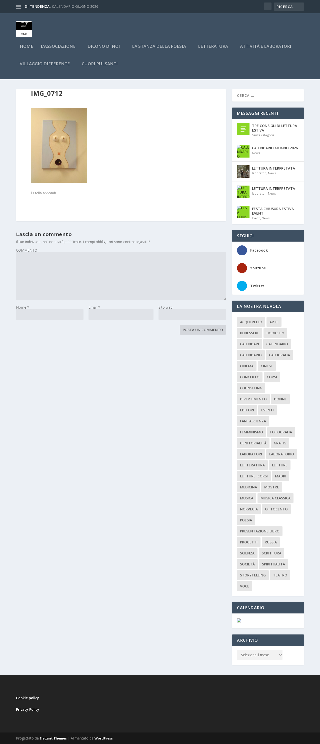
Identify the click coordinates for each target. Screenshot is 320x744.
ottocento (276, 509)
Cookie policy (27, 697)
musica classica (275, 498)
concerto (250, 377)
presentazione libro (260, 531)
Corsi (272, 377)
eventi (267, 410)
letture (280, 465)
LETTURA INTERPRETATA (273, 168)
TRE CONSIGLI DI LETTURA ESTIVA (274, 128)
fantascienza (253, 421)
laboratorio (281, 454)
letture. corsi (254, 476)
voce (244, 586)
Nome (22, 307)
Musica (246, 498)
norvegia (249, 509)
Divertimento (253, 399)
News (256, 153)
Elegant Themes (53, 738)
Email (94, 307)
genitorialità (253, 443)
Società (247, 564)
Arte (274, 322)
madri (280, 476)
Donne (280, 399)
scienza (247, 553)
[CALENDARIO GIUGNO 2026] (243, 151)
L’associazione (58, 46)
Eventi (256, 218)
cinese (267, 366)
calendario (277, 344)
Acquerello (251, 322)
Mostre (271, 487)
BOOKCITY (275, 333)
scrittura (271, 553)
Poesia (246, 520)
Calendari (249, 344)
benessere (249, 333)
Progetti (249, 542)
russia (271, 542)
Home (26, 46)
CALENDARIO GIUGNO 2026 (75, 6)
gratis (280, 443)
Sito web (165, 307)
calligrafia (279, 355)
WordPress (103, 738)
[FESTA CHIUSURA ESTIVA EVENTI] (243, 212)
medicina (248, 487)
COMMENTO (26, 250)
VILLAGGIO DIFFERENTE (45, 64)
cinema (247, 366)
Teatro (280, 575)
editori (247, 410)
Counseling (251, 388)
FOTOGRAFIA (281, 432)
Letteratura (252, 465)
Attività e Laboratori (265, 46)
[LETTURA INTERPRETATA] (243, 171)
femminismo (251, 432)
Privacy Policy (27, 709)
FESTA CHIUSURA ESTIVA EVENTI (273, 211)
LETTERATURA (213, 46)
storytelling (253, 575)
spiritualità (273, 564)
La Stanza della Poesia (159, 46)
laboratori (259, 173)
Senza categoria (263, 135)
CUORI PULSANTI (100, 64)
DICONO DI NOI (104, 46)
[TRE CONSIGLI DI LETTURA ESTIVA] (243, 129)
